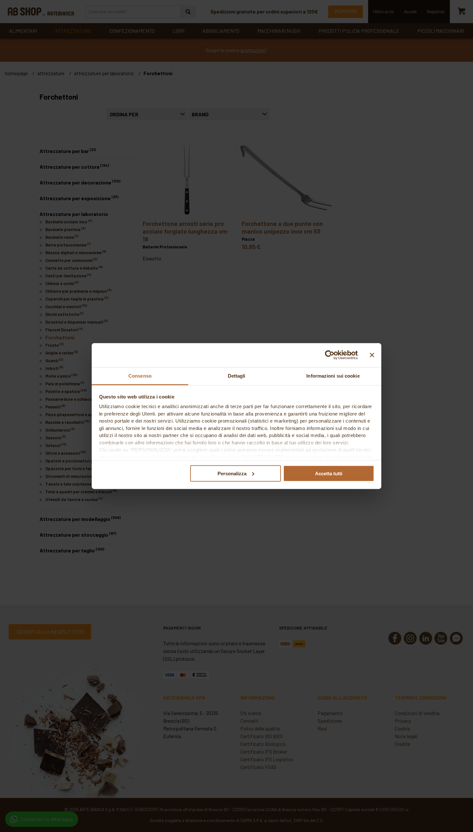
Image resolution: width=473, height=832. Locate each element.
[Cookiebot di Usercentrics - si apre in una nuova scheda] (329, 355)
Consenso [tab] (140, 375)
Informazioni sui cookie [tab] (332, 375)
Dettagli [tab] (237, 375)
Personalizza (232, 473)
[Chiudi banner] (372, 355)
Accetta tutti (328, 473)
